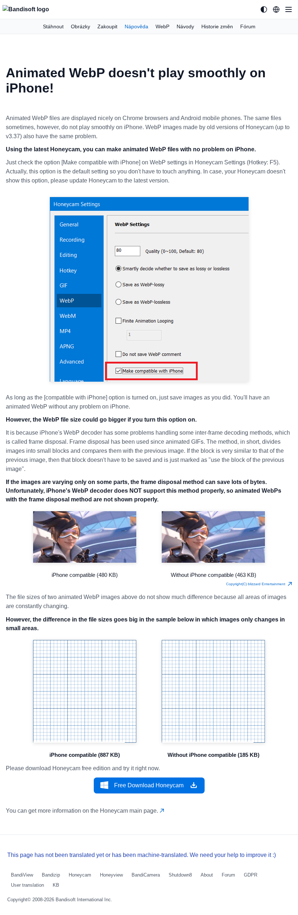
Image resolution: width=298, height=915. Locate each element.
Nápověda (136, 26)
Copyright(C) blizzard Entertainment (256, 584)
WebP (162, 26)
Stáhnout (53, 26)
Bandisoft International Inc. (84, 899)
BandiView (22, 875)
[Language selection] (276, 9)
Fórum (247, 26)
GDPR (250, 875)
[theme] (264, 9)
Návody (185, 26)
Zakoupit (107, 26)
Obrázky (80, 26)
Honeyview (111, 875)
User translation (27, 885)
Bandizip (51, 875)
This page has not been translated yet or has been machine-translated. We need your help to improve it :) (141, 855)
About (207, 875)
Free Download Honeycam (149, 785)
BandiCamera (146, 875)
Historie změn (217, 26)
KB (56, 885)
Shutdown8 (180, 875)
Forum (228, 875)
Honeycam (80, 875)
